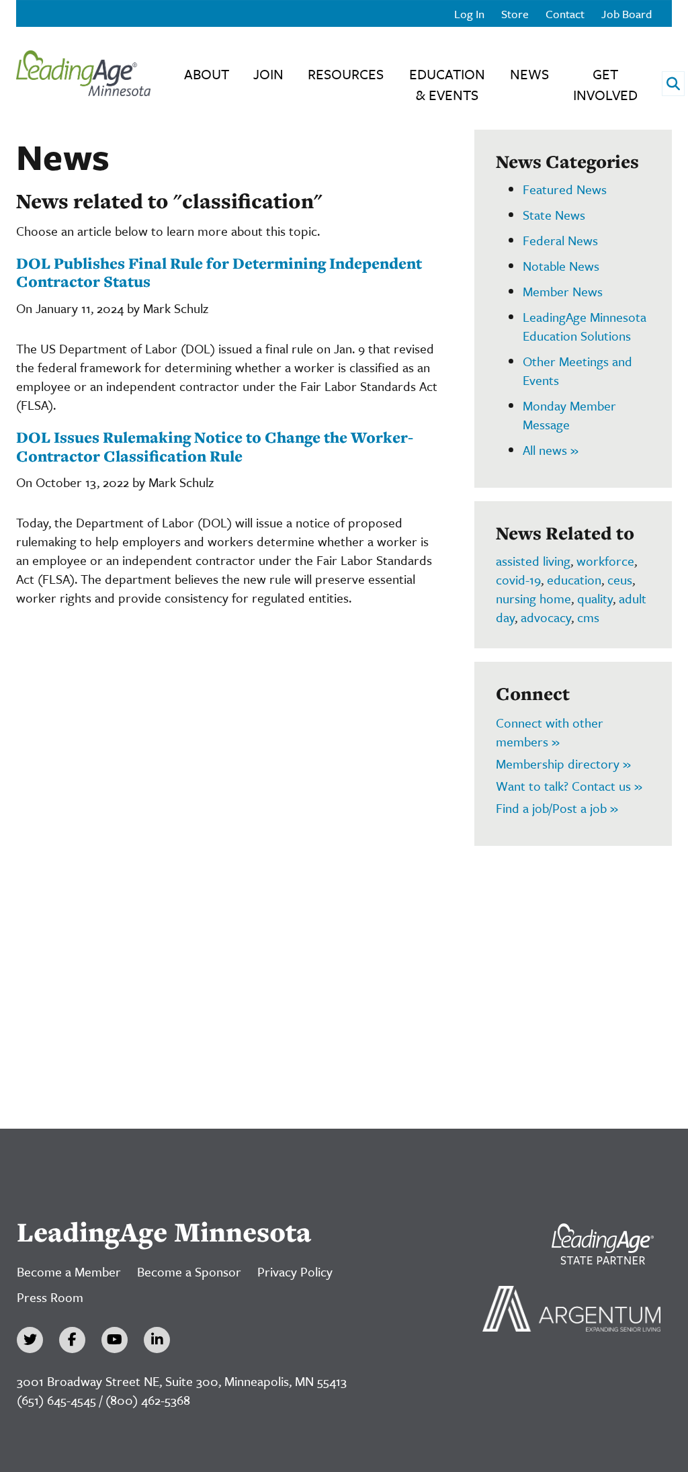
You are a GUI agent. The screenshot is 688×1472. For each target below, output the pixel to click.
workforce (605, 561)
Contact (565, 13)
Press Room (50, 1297)
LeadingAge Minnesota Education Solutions (584, 326)
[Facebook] (72, 1340)
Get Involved (605, 84)
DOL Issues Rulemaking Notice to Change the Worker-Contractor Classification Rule (214, 446)
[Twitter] (30, 1340)
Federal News (560, 240)
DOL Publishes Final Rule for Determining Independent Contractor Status (219, 272)
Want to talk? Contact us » (569, 786)
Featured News (565, 189)
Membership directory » (563, 763)
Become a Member (69, 1271)
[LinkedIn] (157, 1340)
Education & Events (447, 84)
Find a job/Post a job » (557, 808)
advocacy (546, 617)
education (574, 579)
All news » (550, 450)
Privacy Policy (295, 1271)
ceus (619, 579)
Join (268, 74)
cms (588, 617)
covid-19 (518, 579)
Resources (346, 74)
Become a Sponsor (189, 1271)
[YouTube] (114, 1340)
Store (515, 13)
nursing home (533, 598)
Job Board (626, 13)
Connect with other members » (549, 731)
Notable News (561, 266)
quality (595, 598)
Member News (563, 291)
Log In (469, 13)
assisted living (533, 561)
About (206, 74)
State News (554, 215)
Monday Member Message (569, 414)
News (529, 74)
